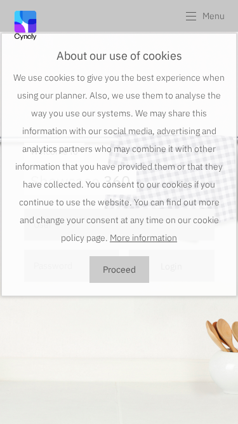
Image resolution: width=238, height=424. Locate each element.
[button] (204, 15)
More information (143, 237)
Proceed (119, 269)
